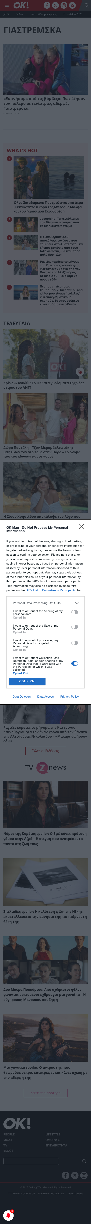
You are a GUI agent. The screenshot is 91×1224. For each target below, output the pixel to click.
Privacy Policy (69, 696)
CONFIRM (27, 681)
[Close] (83, 528)
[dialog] (45, 612)
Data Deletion (21, 696)
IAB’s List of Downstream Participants (51, 590)
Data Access (45, 696)
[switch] (74, 612)
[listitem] (45, 603)
